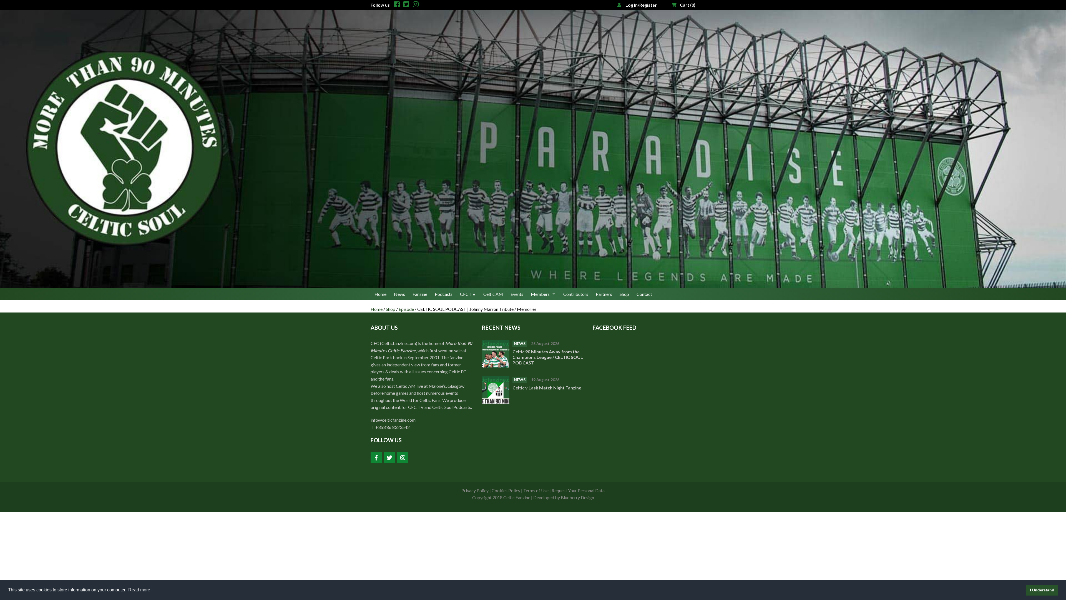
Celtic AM (493, 294)
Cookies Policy (506, 490)
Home (380, 294)
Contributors (575, 294)
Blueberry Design (577, 497)
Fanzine (420, 294)
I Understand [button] (1042, 590)
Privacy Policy (475, 490)
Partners (604, 294)
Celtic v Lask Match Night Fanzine (547, 387)
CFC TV (468, 294)
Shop (624, 294)
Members (540, 294)
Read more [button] (139, 590)
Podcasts (443, 294)
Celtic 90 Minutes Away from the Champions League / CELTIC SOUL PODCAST (547, 357)
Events (517, 294)
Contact (644, 294)
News (399, 294)
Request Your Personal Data (578, 490)
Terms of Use (536, 490)
